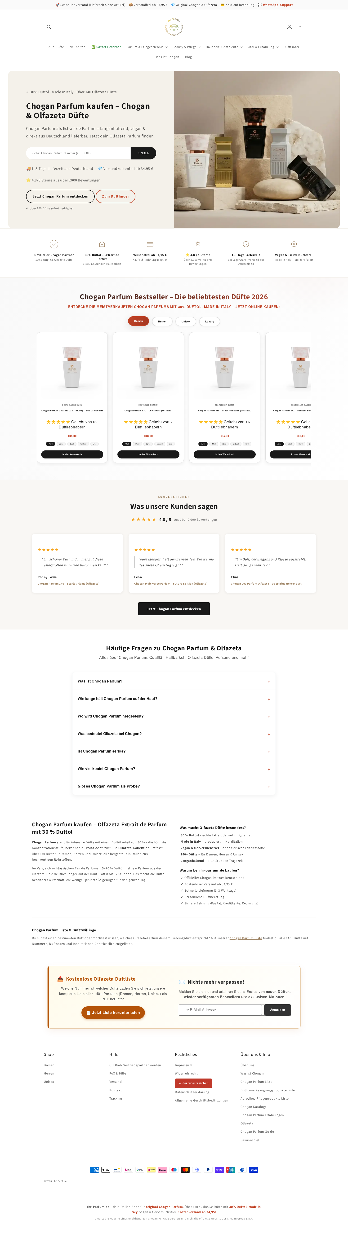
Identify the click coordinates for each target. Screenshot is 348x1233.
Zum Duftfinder (115, 196)
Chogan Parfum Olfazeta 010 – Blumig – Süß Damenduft (72, 410)
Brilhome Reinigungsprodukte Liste (268, 1090)
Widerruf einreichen (193, 1083)
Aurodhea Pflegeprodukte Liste (265, 1098)
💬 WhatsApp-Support (275, 5)
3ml (94, 444)
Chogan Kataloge (254, 1107)
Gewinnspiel (250, 1140)
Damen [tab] (138, 321)
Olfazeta (247, 1123)
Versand (115, 1081)
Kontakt (115, 1090)
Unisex (49, 1081)
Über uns (247, 1065)
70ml (51, 444)
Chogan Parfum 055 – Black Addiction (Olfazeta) (224, 410)
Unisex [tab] (186, 321)
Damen (49, 1065)
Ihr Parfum (60, 1181)
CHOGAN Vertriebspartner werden (135, 1065)
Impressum (183, 1065)
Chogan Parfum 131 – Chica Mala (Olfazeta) (149, 410)
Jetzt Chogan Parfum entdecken (60, 196)
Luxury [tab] (209, 321)
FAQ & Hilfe (117, 1073)
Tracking (115, 1098)
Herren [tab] (162, 321)
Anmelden (277, 1010)
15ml (72, 444)
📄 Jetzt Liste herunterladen (113, 1012)
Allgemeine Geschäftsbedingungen (201, 1100)
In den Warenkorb (72, 454)
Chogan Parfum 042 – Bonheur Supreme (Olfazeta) (301, 410)
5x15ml (83, 444)
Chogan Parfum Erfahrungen (262, 1115)
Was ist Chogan (252, 1073)
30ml (61, 444)
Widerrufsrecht (186, 1073)
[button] (49, 27)
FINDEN (143, 153)
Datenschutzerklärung (192, 1092)
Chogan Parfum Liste (246, 938)
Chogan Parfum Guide (257, 1131)
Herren (49, 1073)
